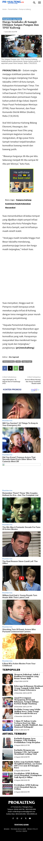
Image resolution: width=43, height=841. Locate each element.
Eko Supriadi (14, 357)
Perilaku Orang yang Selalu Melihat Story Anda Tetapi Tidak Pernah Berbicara (27, 711)
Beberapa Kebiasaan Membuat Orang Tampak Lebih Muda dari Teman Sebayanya (28, 688)
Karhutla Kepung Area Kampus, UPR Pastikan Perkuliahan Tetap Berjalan (27, 740)
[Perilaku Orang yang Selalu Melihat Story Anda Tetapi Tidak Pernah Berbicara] (7, 714)
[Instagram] (17, 818)
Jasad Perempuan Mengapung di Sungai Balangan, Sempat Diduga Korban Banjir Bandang (26, 701)
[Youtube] (29, 818)
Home (4, 9)
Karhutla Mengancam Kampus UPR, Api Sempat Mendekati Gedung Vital (26, 752)
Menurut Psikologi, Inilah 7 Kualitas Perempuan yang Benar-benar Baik (27, 676)
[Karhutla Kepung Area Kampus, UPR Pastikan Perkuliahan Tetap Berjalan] (7, 743)
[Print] (21, 368)
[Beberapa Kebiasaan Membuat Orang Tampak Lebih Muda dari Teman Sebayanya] (7, 690)
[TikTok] (21, 818)
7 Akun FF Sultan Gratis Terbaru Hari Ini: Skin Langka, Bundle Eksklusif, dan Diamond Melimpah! (28, 724)
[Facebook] (4, 368)
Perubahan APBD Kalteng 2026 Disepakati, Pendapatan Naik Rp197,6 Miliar (28, 775)
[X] (10, 368)
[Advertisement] (21, 275)
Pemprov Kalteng (25, 9)
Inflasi (18, 361)
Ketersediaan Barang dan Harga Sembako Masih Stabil (33, 381)
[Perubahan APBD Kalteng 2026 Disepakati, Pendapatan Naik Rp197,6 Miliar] (7, 778)
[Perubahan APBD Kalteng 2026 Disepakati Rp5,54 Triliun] (7, 789)
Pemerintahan (13, 9)
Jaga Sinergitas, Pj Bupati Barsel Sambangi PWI (11, 381)
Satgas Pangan (26, 361)
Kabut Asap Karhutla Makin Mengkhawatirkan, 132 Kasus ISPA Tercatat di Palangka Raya (28, 765)
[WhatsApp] (15, 368)
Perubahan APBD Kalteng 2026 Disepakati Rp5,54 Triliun (26, 787)
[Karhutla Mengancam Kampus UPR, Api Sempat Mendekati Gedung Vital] (7, 754)
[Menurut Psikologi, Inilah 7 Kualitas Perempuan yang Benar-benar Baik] (7, 679)
